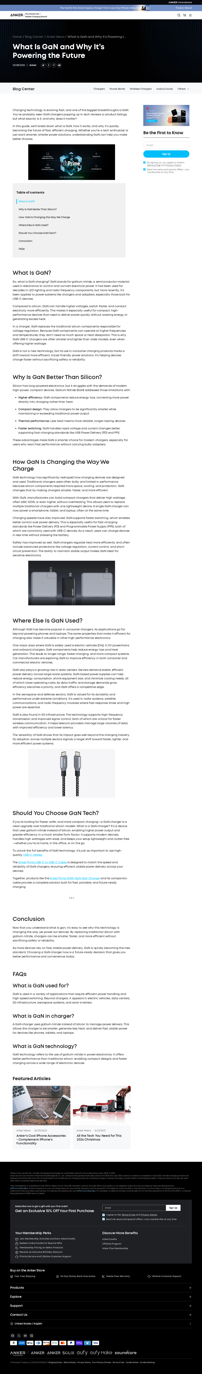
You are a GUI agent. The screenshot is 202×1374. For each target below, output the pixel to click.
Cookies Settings (147, 1362)
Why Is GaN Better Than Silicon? (38, 209)
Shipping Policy (55, 1362)
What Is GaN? (27, 201)
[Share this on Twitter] (43, 65)
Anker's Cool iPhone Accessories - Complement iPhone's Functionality (41, 1139)
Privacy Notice (149, 1214)
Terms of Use (153, 165)
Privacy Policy (173, 165)
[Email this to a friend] (59, 65)
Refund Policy (70, 1362)
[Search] (179, 15)
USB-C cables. (33, 855)
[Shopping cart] (184, 15)
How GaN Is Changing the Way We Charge (44, 217)
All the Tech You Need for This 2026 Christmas (99, 1138)
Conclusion (25, 241)
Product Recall (184, 7)
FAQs (22, 249)
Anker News (56, 37)
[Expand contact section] (190, 1314)
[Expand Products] (190, 1287)
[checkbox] (103, 1215)
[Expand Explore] (190, 1296)
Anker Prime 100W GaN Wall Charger (75, 878)
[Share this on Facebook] (48, 65)
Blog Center (34, 37)
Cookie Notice (132, 1362)
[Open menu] (190, 15)
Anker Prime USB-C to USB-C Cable (42, 862)
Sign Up (166, 154)
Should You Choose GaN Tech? (37, 233)
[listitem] (12, 1335)
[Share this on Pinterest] (54, 65)
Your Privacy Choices (101, 1362)
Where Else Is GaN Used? (33, 225)
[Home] (30, 15)
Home (17, 37)
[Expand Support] (190, 1305)
